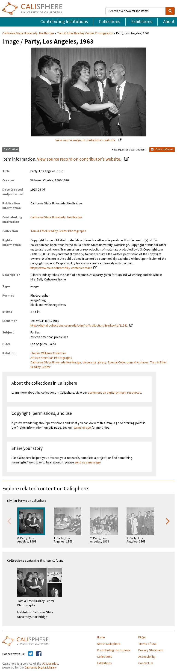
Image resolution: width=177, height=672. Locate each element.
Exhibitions (141, 21)
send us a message (88, 462)
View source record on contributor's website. (79, 159)
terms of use (82, 427)
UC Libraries (50, 663)
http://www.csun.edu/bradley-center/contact (61, 268)
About (169, 21)
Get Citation (11, 149)
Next (167, 521)
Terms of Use (147, 643)
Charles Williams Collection (48, 353)
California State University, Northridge (28, 33)
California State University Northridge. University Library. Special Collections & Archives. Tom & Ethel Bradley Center (98, 364)
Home (101, 637)
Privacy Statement (150, 650)
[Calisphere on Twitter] (30, 654)
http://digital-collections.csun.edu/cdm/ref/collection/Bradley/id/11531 (79, 325)
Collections (109, 21)
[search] (170, 11)
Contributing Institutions (64, 21)
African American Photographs (51, 358)
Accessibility (147, 656)
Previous (9, 521)
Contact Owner (164, 149)
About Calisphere (108, 643)
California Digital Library (40, 667)
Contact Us (145, 663)
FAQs (141, 637)
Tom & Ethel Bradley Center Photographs (85, 33)
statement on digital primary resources (114, 392)
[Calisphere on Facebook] (38, 654)
